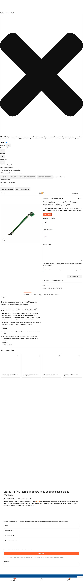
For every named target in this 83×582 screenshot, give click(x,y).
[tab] (27, 294)
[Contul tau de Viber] (61, 288)
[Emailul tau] (51, 288)
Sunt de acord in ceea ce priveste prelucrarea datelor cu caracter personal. (62, 270)
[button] (41, 75)
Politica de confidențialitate (8, 182)
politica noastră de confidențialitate (68, 263)
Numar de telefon (47, 229)
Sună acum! (75, 193)
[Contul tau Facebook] (47, 288)
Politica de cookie (5, 179)
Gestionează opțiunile (6, 164)
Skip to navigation (7, 189)
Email (44, 237)
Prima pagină (46, 198)
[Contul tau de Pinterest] (53, 288)
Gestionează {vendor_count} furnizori (11, 170)
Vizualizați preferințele (27, 177)
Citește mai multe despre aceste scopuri (11, 172)
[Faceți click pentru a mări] (4, 240)
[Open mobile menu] (2, 193)
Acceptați (5, 177)
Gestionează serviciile (7, 167)
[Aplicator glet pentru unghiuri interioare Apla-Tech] (51, 362)
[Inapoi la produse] (79, 198)
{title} (2, 185)
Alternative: (6, 561)
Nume (45, 222)
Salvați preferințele (44, 177)
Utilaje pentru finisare (57, 198)
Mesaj (47, 244)
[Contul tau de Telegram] (59, 288)
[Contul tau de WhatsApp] (57, 288)
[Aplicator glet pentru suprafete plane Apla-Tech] (10, 362)
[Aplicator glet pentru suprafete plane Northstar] (31, 362)
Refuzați (13, 177)
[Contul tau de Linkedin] (55, 288)
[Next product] (81, 198)
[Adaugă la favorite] (17, 355)
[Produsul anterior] (77, 198)
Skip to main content (22, 189)
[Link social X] (49, 288)
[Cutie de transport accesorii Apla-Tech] (72, 362)
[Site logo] (41, 193)
